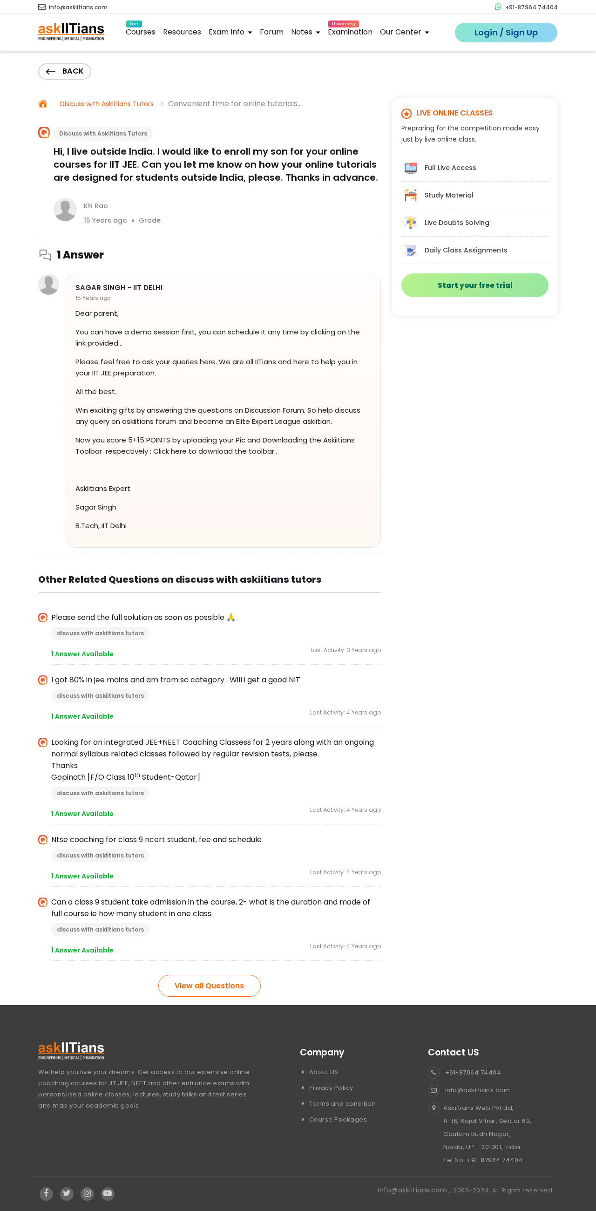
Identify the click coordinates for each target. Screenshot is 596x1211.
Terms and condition (341, 1103)
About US (323, 1072)
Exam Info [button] (227, 32)
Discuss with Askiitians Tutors (107, 104)
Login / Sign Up (506, 32)
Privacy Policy (330, 1087)
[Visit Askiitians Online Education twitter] (66, 1193)
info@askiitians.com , (415, 1190)
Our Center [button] (401, 32)
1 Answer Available (82, 654)
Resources (182, 32)
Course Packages (337, 1119)
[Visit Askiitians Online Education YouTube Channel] (107, 1193)
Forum (272, 32)
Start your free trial (475, 285)
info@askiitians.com (77, 7)
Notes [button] (302, 32)
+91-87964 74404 (531, 7)
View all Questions (209, 985)
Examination (350, 30)
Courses (141, 30)
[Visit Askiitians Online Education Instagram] (87, 1193)
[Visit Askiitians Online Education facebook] (46, 1193)
